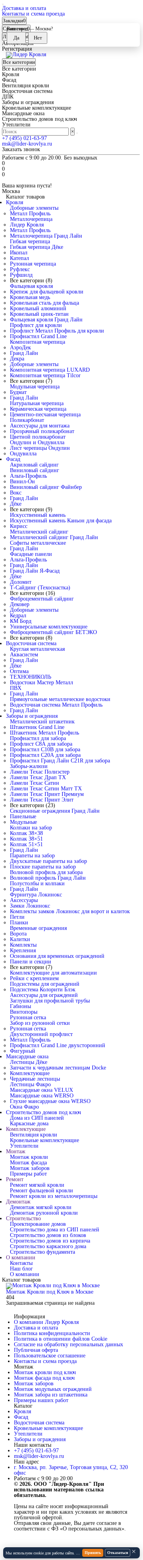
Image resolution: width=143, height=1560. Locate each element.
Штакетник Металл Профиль (44, 733)
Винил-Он (22, 482)
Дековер (19, 604)
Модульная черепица (35, 387)
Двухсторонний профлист (41, 1034)
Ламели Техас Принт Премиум (47, 794)
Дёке (15, 504)
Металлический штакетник (42, 722)
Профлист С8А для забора (41, 744)
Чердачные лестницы (35, 1079)
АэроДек (20, 348)
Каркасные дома (29, 1124)
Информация (29, 1317)
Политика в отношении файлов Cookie (60, 1339)
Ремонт (14, 1179)
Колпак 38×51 (26, 839)
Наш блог (21, 1269)
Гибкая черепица (30, 241)
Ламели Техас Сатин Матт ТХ (46, 789)
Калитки (20, 939)
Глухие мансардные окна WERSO (50, 1101)
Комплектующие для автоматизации (53, 973)
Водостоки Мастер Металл (41, 682)
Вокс (15, 493)
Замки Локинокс (30, 906)
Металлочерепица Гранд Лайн (46, 236)
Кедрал (18, 615)
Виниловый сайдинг (34, 470)
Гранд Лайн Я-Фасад (35, 571)
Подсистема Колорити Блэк (42, 990)
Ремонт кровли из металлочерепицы (53, 1196)
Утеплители (24, 1146)
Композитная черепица (37, 342)
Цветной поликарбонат (38, 437)
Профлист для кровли (36, 325)
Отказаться (117, 1552)
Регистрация (17, 49)
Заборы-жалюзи (29, 766)
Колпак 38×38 (26, 833)
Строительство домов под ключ (43, 1112)
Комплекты (23, 945)
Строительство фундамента (42, 1252)
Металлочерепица (31, 219)
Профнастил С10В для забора (45, 749)
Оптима (19, 671)
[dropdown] (3, 4)
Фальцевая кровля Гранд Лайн (46, 320)
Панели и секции (30, 962)
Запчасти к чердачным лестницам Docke (58, 1068)
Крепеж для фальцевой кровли (46, 292)
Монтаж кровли (29, 1157)
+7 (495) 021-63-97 (24, 138)
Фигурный (22, 1051)
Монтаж (15, 1151)
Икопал (18, 253)
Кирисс (18, 526)
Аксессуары (24, 900)
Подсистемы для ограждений (44, 984)
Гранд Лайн (24, 353)
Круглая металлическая (37, 649)
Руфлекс (20, 269)
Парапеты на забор (32, 856)
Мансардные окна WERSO (41, 1096)
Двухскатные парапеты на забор (48, 861)
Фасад (13, 459)
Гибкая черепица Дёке (36, 247)
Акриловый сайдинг (34, 465)
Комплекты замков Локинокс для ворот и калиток (70, 911)
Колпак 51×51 (26, 844)
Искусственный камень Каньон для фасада (61, 521)
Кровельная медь (30, 297)
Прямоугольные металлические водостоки (60, 699)
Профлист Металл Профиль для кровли (57, 331)
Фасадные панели (31, 554)
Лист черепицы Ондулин (40, 448)
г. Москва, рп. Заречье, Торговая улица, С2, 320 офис (71, 1470)
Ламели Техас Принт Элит (41, 800)
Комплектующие (30, 1073)
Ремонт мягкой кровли (37, 1185)
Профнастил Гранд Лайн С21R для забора (60, 761)
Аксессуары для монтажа (40, 426)
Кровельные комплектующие (44, 1140)
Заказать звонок (21, 149)
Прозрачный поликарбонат (42, 431)
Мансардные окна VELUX (41, 1090)
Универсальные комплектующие (48, 627)
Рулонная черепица (33, 264)
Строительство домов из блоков (48, 1235)
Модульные (23, 822)
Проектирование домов (38, 1224)
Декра (17, 359)
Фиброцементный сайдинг (42, 599)
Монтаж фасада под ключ (44, 1378)
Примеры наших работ (41, 1400)
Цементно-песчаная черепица (45, 415)
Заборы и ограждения (32, 716)
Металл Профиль (30, 214)
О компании (20, 1258)
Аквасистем (24, 655)
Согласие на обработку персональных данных (68, 1344)
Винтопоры (23, 1012)
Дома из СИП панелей (37, 1118)
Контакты (21, 1263)
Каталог (23, 1406)
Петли (17, 917)
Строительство (23, 1218)
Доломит (20, 582)
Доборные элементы (34, 208)
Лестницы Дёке (28, 1062)
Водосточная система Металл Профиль (56, 705)
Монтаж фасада (28, 1163)
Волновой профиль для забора (46, 872)
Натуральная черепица (37, 403)
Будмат (18, 392)
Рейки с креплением (34, 978)
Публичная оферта (36, 1350)
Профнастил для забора (38, 738)
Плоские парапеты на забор (43, 867)
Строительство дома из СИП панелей (54, 1230)
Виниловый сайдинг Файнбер (46, 487)
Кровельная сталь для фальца (44, 303)
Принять (93, 1552)
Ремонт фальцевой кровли (41, 1191)
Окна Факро (24, 1107)
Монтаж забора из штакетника (50, 1395)
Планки (19, 923)
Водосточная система (31, 643)
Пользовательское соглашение (49, 1356)
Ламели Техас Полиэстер (40, 772)
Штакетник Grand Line (37, 727)
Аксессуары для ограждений (44, 995)
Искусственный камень (38, 515)
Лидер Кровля (27, 225)
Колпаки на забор (31, 828)
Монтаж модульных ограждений (53, 1389)
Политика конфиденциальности (52, 1333)
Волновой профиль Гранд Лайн (48, 878)
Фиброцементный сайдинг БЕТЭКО (53, 632)
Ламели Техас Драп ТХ (38, 777)
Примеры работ (28, 1174)
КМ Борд (20, 621)
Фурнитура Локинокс (36, 895)
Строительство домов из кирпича (50, 1241)
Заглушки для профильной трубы (50, 1001)
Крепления (23, 950)
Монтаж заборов (30, 1168)
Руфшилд (21, 275)
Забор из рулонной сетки (40, 1023)
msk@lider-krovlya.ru (27, 144)
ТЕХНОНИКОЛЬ (30, 677)
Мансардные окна (27, 1057)
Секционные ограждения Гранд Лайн (55, 811)
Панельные (23, 816)
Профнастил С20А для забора (45, 755)
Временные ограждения (38, 928)
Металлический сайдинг (39, 532)
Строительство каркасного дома (48, 1246)
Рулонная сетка (28, 1017)
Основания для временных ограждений (57, 956)
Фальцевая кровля (31, 286)
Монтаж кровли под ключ (45, 1372)
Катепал (19, 258)
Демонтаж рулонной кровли (44, 1213)
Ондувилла (23, 454)
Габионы (20, 1006)
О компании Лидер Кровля (46, 1322)
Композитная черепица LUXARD (50, 370)
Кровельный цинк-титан (39, 314)
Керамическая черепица (38, 409)
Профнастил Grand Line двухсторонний (57, 1045)
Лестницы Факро (30, 1084)
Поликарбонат (27, 420)
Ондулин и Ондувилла (37, 442)
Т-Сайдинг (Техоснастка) (40, 588)
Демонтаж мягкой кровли (41, 1207)
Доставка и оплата (24, 8)
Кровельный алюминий (38, 308)
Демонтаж (18, 1202)
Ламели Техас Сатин (34, 783)
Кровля (14, 202)
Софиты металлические (38, 543)
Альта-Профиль (28, 476)
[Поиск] (77, 133)
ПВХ (15, 688)
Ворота (18, 934)
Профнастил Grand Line (38, 336)
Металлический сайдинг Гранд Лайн (54, 537)
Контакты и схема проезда (33, 14)
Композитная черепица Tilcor (45, 375)
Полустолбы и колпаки (37, 883)
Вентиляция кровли (33, 1135)
